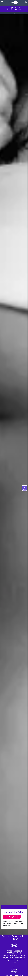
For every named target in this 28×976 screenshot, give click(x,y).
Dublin (17, 13)
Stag (14, 13)
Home (10, 13)
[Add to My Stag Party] (12, 920)
